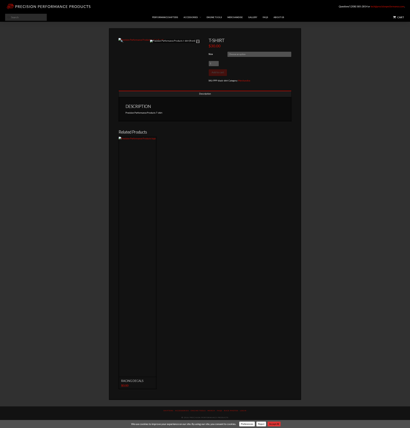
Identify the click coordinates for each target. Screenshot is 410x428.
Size (211, 54)
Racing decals (132, 381)
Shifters (168, 411)
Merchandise (244, 80)
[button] (397, 17)
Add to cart (218, 72)
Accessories (182, 411)
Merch (211, 411)
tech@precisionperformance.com (387, 6)
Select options (138, 371)
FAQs (219, 411)
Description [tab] (205, 93)
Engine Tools (198, 411)
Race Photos (231, 411)
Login (243, 411)
